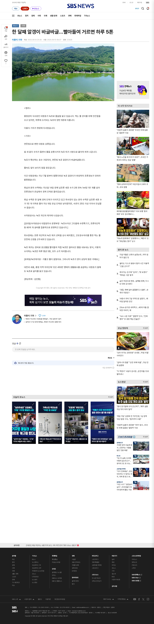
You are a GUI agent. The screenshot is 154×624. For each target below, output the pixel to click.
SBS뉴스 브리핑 (57, 578)
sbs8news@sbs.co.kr (82, 607)
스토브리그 (95, 568)
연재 (73, 555)
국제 (45, 16)
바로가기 (114, 555)
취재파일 (77, 16)
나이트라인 (35, 577)
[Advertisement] (63, 381)
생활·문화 (53, 16)
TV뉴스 (87, 16)
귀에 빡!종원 (95, 562)
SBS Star (135, 577)
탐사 (73, 584)
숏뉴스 (114, 568)
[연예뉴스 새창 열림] (133, 90)
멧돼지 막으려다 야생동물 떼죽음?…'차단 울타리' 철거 (43, 319)
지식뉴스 (134, 559)
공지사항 (114, 586)
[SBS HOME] (147, 2)
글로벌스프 (120, 443)
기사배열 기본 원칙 (100, 613)
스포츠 (62, 16)
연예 (69, 16)
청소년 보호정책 (112, 613)
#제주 (137, 9)
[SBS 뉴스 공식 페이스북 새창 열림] (139, 599)
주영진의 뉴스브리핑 (38, 571)
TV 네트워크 (16, 582)
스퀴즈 (134, 568)
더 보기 (110, 396)
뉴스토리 (34, 580)
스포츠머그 (95, 559)
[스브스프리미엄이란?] (134, 437)
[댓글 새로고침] (20, 343)
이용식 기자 (29, 315)
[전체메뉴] (13, 15)
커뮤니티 (134, 565)
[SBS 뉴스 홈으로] (80, 6)
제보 (113, 562)
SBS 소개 (16, 599)
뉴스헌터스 (35, 562)
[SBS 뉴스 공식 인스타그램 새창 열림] (148, 599)
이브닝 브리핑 (56, 562)
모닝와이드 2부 (36, 568)
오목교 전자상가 (96, 581)
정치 (26, 16)
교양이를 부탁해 (121, 469)
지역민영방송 (123, 599)
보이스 (54, 575)
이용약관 (48, 599)
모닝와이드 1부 (36, 565)
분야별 (14, 555)
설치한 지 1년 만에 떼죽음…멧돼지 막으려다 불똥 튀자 (43, 322)
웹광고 (40, 599)
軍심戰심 (55, 559)
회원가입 (139, 2)
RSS (113, 577)
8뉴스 (19, 16)
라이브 (114, 565)
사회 (39, 16)
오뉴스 (34, 574)
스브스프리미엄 (136, 555)
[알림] (147, 8)
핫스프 (118, 456)
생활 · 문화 (15, 574)
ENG (124, 2)
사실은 (74, 559)
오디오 (54, 568)
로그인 (131, 2)
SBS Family (108, 599)
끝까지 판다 (75, 581)
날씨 (113, 559)
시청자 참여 (29, 599)
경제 (33, 16)
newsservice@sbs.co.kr (79, 611)
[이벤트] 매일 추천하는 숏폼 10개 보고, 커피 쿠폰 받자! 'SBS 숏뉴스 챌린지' (51, 545)
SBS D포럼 (135, 580)
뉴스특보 (34, 582)
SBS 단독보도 (76, 562)
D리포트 (74, 571)
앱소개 (114, 574)
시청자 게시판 (116, 580)
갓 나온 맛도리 (96, 578)
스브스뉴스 (95, 574)
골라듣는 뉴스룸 (56, 572)
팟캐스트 (134, 562)
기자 (113, 571)
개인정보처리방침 (59, 599)
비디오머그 (95, 555)
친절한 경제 (75, 565)
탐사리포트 (75, 576)
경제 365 (75, 568)
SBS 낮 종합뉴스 (57, 581)
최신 (13, 559)
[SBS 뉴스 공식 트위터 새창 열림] (143, 599)
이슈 (13, 585)
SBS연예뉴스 (136, 574)
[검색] (142, 8)
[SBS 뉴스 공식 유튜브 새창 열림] (134, 599)
